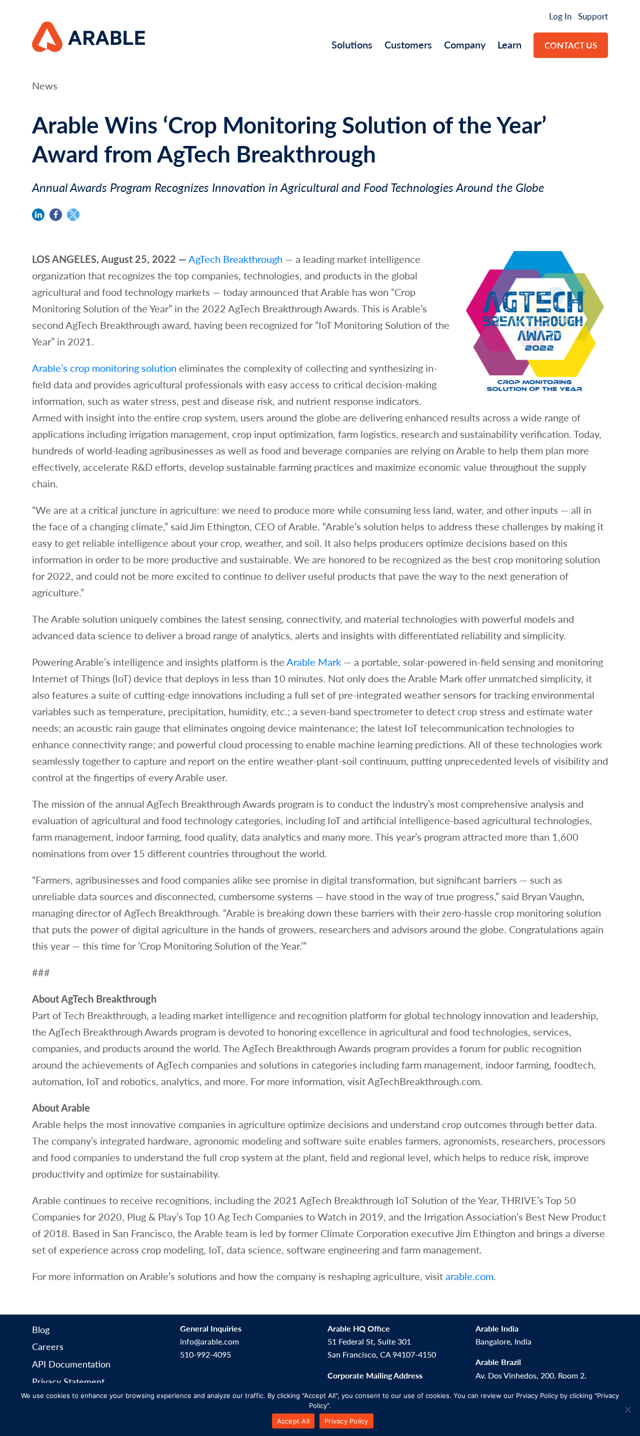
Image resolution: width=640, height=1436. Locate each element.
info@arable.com (209, 1341)
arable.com (470, 1276)
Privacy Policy (346, 1421)
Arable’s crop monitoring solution (104, 368)
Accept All (293, 1421)
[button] (38, 214)
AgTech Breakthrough (235, 259)
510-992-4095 (205, 1354)
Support (593, 16)
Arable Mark (313, 662)
